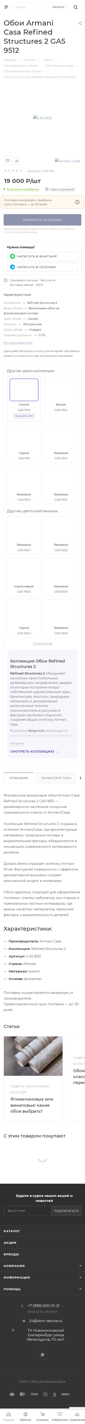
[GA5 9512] (43, 118)
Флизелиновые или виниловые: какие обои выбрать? (31, 1105)
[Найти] (74, 7)
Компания (14, 1266)
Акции (10, 1242)
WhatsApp (42, 1355)
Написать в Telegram (36, 267)
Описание (18, 778)
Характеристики (56, 778)
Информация (17, 1277)
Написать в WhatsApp (37, 256)
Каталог (12, 1231)
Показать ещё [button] (42, 643)
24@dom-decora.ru (45, 1321)
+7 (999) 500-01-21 (44, 1306)
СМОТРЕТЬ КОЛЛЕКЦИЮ (34, 751)
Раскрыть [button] (17, 743)
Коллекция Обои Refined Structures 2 (37, 664)
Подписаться (66, 1211)
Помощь (12, 1289)
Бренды (11, 1254)
